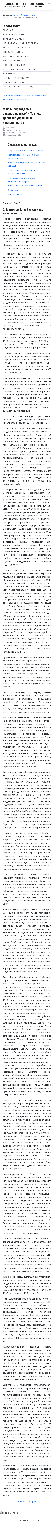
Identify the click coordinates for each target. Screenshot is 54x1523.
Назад (20, 1501)
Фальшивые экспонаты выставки (25, 185)
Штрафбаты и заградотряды (20, 43)
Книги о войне (12, 60)
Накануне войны (13, 34)
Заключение (14, 190)
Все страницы (15, 194)
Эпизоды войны (13, 51)
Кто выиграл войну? (16, 78)
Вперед (32, 1501)
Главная (8, 30)
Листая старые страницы (19, 86)
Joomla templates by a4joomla (27, 1520)
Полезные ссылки (14, 65)
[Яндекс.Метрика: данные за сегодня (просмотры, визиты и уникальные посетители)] (9, 1512)
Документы (10, 73)
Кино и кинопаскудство (18, 56)
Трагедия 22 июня (14, 38)
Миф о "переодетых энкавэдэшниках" (27, 150)
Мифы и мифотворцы (16, 47)
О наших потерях (13, 82)
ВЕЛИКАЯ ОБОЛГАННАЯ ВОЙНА (23, 4)
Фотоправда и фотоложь (19, 69)
